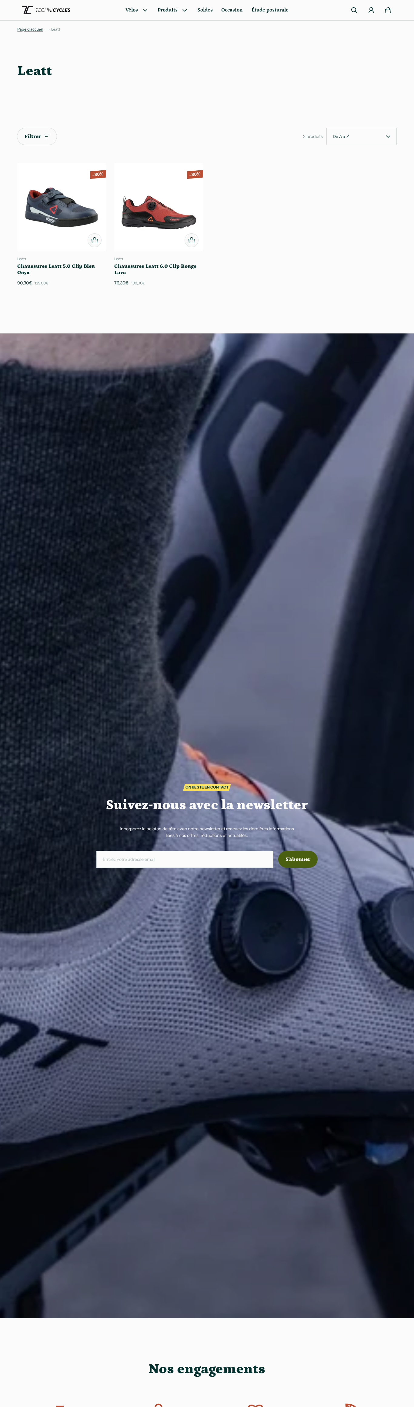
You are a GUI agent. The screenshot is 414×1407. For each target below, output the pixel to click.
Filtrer (33, 136)
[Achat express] (94, 240)
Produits (168, 10)
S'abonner (297, 859)
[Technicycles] (46, 10)
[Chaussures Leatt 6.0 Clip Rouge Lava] (158, 207)
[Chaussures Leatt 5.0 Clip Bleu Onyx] (61, 207)
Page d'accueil (30, 29)
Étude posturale (270, 10)
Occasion (232, 10)
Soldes (205, 10)
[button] (354, 10)
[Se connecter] (371, 10)
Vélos (131, 10)
